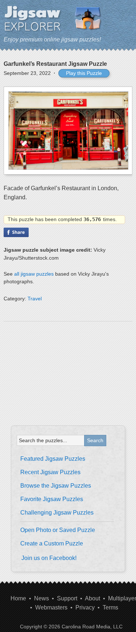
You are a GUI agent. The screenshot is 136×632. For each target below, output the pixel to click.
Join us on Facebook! (49, 558)
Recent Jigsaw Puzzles (50, 472)
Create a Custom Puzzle (51, 543)
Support (67, 598)
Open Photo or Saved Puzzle (57, 530)
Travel (35, 298)
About (92, 598)
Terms (110, 607)
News (41, 598)
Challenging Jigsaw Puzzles (57, 512)
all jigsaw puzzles (34, 274)
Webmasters (51, 607)
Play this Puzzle (84, 73)
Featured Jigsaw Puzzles (52, 459)
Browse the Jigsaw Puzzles (55, 486)
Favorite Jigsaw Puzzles (51, 499)
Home (18, 598)
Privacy (85, 607)
